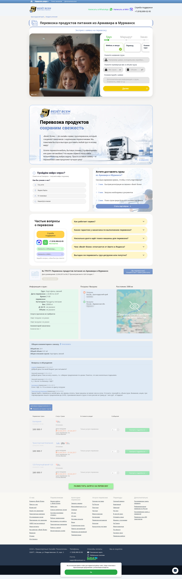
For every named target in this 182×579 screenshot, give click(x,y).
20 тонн (73, 513)
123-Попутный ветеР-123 (43, 464)
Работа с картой (55, 527)
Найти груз (53, 506)
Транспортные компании (37, 514)
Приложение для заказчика (38, 520)
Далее (125, 88)
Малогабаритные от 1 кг (79, 506)
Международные (118, 526)
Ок (91, 572)
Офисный (116, 507)
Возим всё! (32, 507)
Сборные (74, 510)
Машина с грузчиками (120, 520)
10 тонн (73, 516)
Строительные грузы (77, 525)
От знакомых (42, 196)
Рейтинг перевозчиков (57, 518)
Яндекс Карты (42, 190)
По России (95, 504)
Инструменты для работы (58, 521)
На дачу (115, 511)
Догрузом (95, 523)
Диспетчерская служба (57, 531)
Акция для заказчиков (36, 511)
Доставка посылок (77, 519)
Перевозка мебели (119, 536)
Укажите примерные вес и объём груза (120, 65)
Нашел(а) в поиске (44, 201)
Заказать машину (76, 503)
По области (116, 529)
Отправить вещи (118, 517)
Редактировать (66, 344)
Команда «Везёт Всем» (36, 501)
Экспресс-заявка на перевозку (91, 30)
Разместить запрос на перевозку (91, 486)
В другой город (118, 514)
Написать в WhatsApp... (47, 249)
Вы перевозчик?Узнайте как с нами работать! (138, 272)
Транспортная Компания (39, 391)
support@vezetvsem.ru (77, 560)
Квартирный (117, 504)
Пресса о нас (33, 504)
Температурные (76, 535)
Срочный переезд (118, 501)
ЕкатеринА (35, 385)
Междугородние (97, 514)
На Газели (116, 523)
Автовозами (96, 517)
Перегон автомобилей (78, 528)
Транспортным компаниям (58, 524)
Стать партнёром (121, 206)
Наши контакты (34, 526)
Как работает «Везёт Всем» (38, 529)
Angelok (34, 367)
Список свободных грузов (58, 510)
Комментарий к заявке (113, 75)
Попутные (95, 507)
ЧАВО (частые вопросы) (37, 523)
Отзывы (31, 536)
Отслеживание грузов (36, 517)
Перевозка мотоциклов (99, 520)
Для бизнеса (33, 539)
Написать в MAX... (45, 254)
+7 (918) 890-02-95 (143, 11)
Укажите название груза (114, 55)
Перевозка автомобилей (79, 532)
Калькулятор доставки (99, 526)
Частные (95, 511)
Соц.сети (40, 185)
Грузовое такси (118, 533)
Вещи (73, 522)
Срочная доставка (98, 501)
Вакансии (32, 533)
